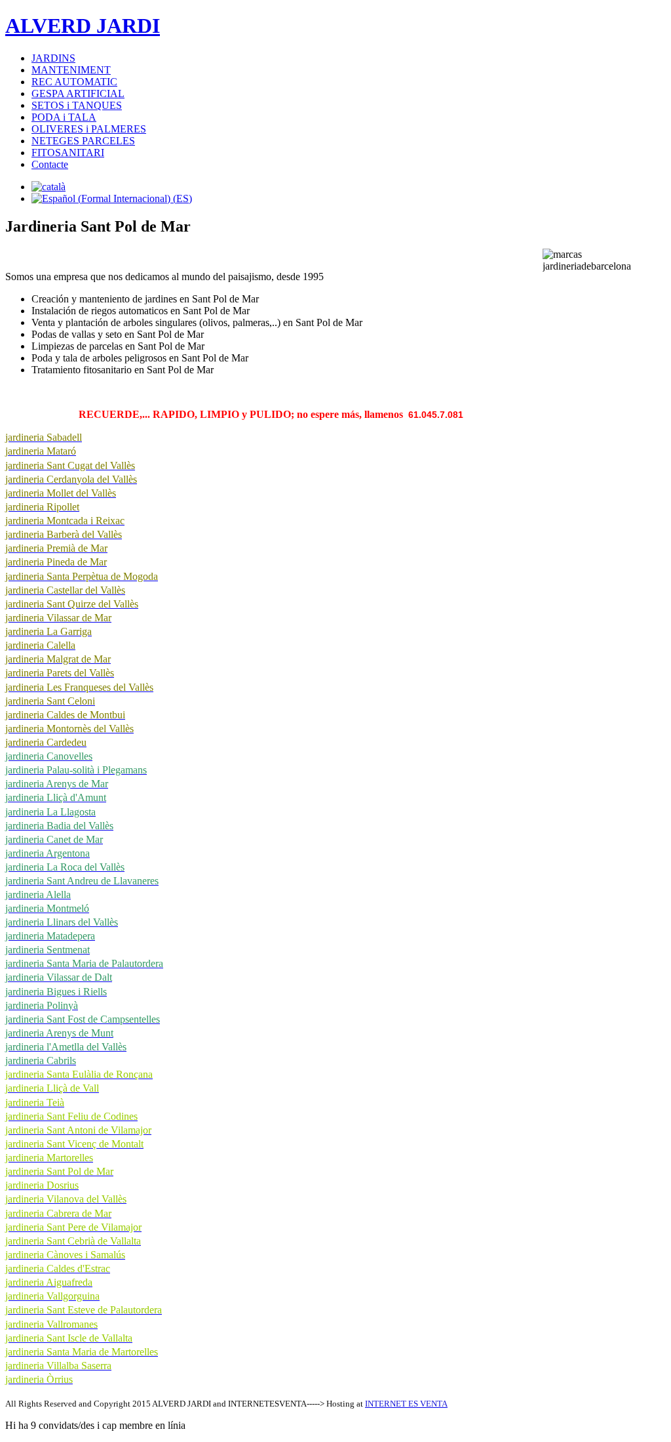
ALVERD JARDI (82, 25)
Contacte (49, 164)
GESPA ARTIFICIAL (78, 93)
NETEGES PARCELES (83, 140)
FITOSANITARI (67, 152)
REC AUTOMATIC (74, 81)
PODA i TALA (63, 117)
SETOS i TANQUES (76, 105)
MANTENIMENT (71, 69)
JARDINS (53, 58)
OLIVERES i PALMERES (88, 128)
